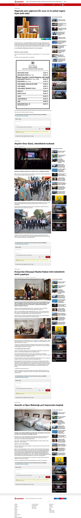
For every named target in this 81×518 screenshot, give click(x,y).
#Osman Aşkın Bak (29, 460)
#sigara (15, 112)
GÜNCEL (27, 1)
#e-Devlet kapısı (42, 460)
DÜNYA (45, 1)
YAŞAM (15, 512)
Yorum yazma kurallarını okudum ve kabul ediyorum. (24, 255)
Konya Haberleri (34, 505)
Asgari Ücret (34, 506)
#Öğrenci (46, 460)
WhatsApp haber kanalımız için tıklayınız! (21, 115)
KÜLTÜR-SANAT (49, 1)
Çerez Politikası (51, 512)
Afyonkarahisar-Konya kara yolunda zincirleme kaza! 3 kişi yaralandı (33, 5)
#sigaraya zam (19, 112)
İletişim (50, 509)
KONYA (30, 1)
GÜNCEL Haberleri (17, 8)
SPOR (37, 1)
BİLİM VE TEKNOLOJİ (59, 1)
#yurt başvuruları (24, 460)
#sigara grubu (31, 112)
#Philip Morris (27, 112)
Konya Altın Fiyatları (35, 504)
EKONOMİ (33, 1)
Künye (50, 508)
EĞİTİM (42, 1)
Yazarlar (50, 505)
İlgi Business (51, 504)
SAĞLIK (53, 1)
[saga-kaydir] (20, 4)
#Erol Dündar (23, 112)
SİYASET (39, 1)
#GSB (33, 460)
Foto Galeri (51, 506)
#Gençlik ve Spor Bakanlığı (18, 460)
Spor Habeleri (34, 508)
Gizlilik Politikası (51, 510)
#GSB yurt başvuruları (37, 460)
